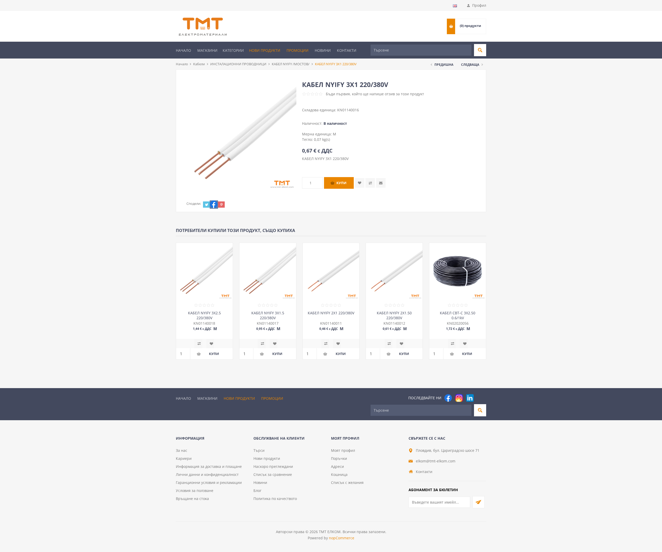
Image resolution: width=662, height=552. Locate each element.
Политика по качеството (275, 498)
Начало (183, 50)
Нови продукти (264, 50)
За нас (181, 450)
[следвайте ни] (470, 398)
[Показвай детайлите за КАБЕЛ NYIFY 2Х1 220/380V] (331, 271)
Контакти (346, 50)
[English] (455, 6)
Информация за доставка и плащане (209, 466)
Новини (323, 50)
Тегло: (308, 139)
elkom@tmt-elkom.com (435, 461)
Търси (259, 450)
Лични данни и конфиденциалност (207, 474)
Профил (479, 5)
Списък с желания (347, 482)
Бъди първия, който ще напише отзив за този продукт (375, 93)
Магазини (207, 50)
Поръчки (339, 458)
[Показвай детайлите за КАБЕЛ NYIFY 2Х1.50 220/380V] (394, 271)
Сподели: (193, 203)
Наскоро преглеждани (273, 466)
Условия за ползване (194, 490)
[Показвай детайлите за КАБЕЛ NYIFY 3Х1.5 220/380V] (267, 271)
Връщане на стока (192, 498)
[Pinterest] (481, 398)
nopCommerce (341, 537)
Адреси (337, 466)
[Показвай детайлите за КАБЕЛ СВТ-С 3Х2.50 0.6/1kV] (457, 271)
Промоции (298, 50)
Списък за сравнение (272, 474)
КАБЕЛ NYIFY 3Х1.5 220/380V (267, 315)
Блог (257, 490)
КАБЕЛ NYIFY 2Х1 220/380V (331, 312)
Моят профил (343, 450)
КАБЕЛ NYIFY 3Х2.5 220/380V (204, 315)
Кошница (339, 474)
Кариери (184, 458)
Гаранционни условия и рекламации (209, 482)
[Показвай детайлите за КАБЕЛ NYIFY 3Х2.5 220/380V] (204, 271)
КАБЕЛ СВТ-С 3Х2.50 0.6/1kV (457, 315)
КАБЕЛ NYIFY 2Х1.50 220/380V (394, 315)
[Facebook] (448, 398)
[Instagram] (459, 398)
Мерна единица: (317, 134)
